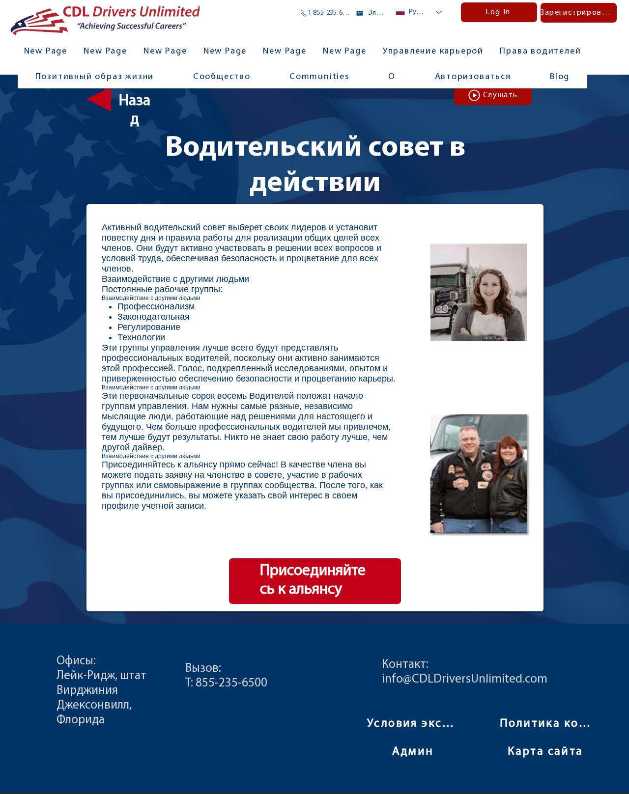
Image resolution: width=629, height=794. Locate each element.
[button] (319, 77)
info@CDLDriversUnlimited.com (464, 679)
